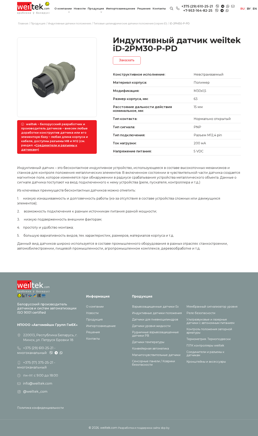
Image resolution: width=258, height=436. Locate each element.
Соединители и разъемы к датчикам (205, 353)
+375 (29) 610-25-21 (197, 6)
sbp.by (165, 427)
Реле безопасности (200, 313)
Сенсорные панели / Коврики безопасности (153, 363)
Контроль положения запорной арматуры (209, 331)
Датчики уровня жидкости (151, 326)
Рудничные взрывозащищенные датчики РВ (155, 334)
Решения (144, 8)
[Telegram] (222, 6)
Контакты (159, 8)
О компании (63, 8)
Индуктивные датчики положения (157, 313)
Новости (80, 8)
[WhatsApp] (227, 6)
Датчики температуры (148, 342)
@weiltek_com (35, 391)
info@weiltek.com (37, 383)
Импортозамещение (120, 8)
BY (249, 8)
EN (255, 8)
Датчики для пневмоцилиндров (155, 319)
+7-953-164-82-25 (197, 10)
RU (242, 8)
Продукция (96, 8)
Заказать (126, 60)
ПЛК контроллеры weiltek (205, 345)
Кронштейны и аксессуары (206, 361)
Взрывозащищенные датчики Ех (155, 306)
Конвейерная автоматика (150, 348)
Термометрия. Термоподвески (208, 339)
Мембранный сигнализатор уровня (211, 306)
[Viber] (217, 6)
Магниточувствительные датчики (156, 355)
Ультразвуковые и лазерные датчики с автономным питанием (210, 321)
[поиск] (171, 8)
